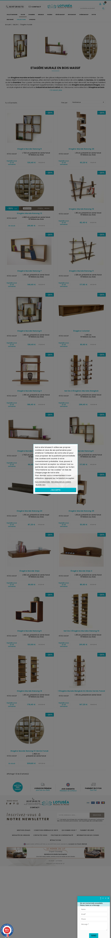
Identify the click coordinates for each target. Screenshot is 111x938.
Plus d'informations (42, 482)
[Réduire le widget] (105, 898)
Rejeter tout (40, 485)
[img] (108, 898)
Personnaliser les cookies (61, 482)
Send (93, 935)
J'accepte (55, 490)
